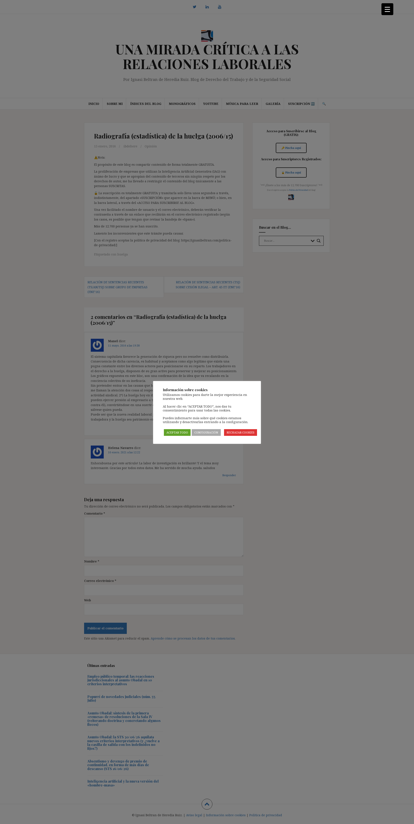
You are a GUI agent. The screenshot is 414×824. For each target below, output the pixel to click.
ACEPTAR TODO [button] (177, 432)
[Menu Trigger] (387, 9)
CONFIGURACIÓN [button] (206, 432)
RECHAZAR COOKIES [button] (240, 432)
